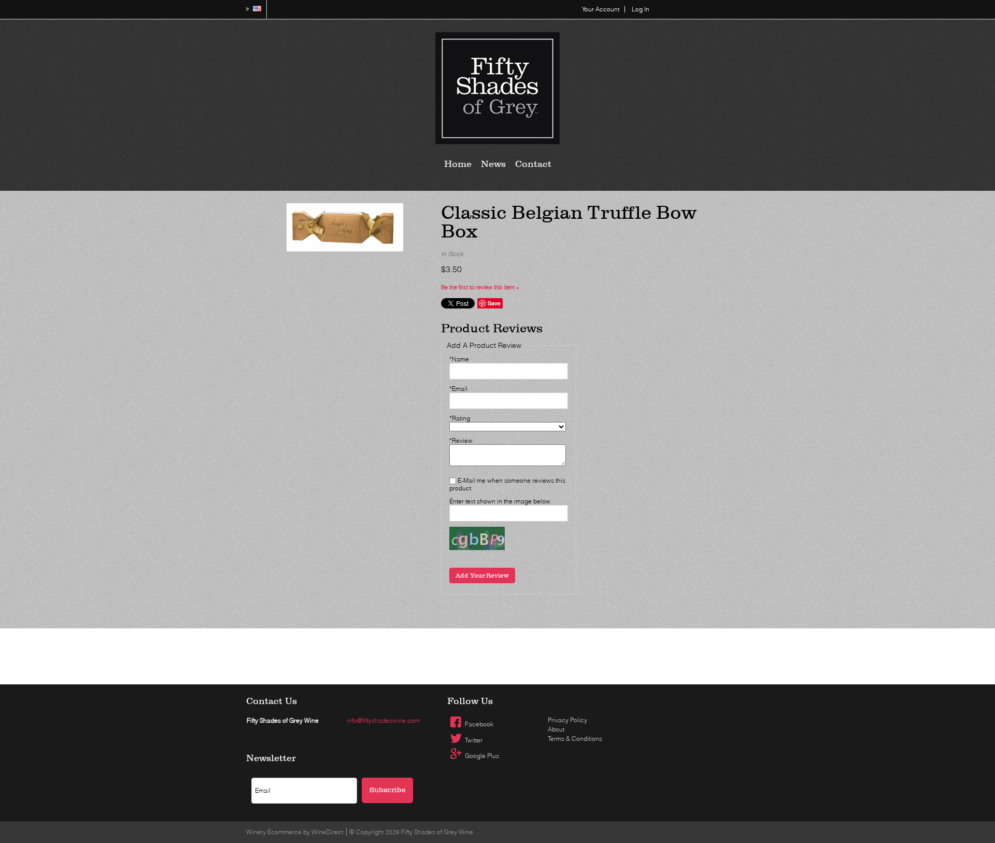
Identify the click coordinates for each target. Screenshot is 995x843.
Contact (533, 164)
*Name (459, 359)
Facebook (479, 724)
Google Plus (482, 756)
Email (420, 765)
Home (458, 164)
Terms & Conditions (575, 738)
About (556, 729)
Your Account (600, 9)
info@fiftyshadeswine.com (383, 720)
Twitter (473, 740)
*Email (458, 388)
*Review (461, 440)
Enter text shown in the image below (499, 501)
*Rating (459, 418)
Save (494, 303)
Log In (640, 9)
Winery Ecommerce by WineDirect (294, 832)
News (493, 164)
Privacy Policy (567, 720)
